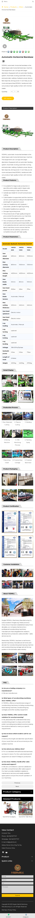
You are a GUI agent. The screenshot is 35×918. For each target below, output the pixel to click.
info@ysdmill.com (11, 842)
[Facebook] (3, 852)
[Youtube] (6, 852)
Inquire (8, 98)
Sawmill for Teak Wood (25, 817)
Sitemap (4, 910)
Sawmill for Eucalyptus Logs (10, 817)
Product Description (10, 108)
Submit (17, 895)
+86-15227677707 (14, 839)
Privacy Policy (12, 910)
